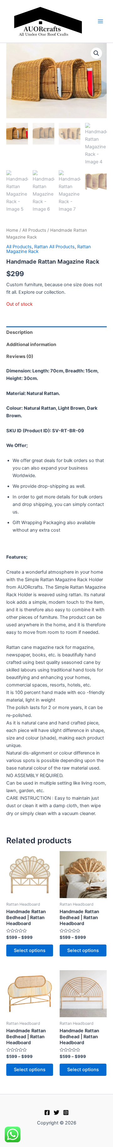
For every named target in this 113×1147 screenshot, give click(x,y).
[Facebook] (47, 1112)
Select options (30, 950)
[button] (96, 53)
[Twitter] (56, 1112)
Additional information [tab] (31, 344)
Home (12, 230)
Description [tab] (19, 332)
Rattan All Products (54, 247)
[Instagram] (66, 1112)
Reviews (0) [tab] (19, 356)
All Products (34, 230)
